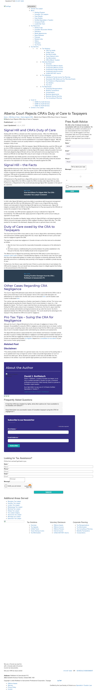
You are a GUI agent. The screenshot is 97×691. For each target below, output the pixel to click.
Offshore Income (59, 527)
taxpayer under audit (10, 255)
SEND (72, 191)
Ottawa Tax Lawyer (13, 511)
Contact (10, 689)
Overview (49, 64)
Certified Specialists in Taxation (44, 20)
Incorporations (50, 92)
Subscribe (71, 180)
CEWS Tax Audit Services (42, 102)
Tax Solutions (46, 48)
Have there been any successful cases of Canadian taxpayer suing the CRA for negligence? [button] (31, 411)
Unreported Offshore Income (54, 68)
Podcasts (37, 37)
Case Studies (39, 18)
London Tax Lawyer (14, 505)
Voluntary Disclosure (48, 62)
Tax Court (49, 85)
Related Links (39, 39)
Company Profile (40, 22)
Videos (37, 41)
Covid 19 (33, 100)
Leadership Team (40, 24)
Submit (49, 492)
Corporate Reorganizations (54, 88)
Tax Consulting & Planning (54, 98)
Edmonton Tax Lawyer (14, 518)
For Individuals (46, 75)
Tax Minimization (51, 58)
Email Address (13, 437)
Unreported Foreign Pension (54, 69)
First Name (12, 429)
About (32, 10)
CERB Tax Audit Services (42, 104)
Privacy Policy (12, 687)
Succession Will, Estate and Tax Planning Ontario (60, 79)
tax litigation (28, 338)
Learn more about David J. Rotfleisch (36, 392)
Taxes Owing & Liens (52, 56)
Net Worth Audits (51, 54)
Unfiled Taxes (50, 52)
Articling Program (40, 12)
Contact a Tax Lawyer (37, 107)
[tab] (33, 404)
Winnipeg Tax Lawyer (14, 516)
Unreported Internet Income (54, 71)
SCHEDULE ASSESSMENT (85, 671)
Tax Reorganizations (83, 525)
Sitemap (10, 685)
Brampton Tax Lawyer (14, 501)
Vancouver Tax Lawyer (14, 515)
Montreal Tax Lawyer (14, 509)
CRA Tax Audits (50, 50)
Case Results (39, 16)
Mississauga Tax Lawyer (15, 507)
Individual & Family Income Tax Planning (58, 77)
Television (38, 43)
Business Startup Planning (54, 96)
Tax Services (34, 47)
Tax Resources (35, 26)
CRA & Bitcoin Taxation (53, 60)
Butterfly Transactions (52, 90)
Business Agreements (52, 94)
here (44, 296)
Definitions (38, 31)
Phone (67, 159)
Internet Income (58, 531)
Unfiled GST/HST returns (53, 73)
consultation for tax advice (48, 338)
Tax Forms (38, 45)
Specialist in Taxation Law (84, 685)
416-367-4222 (19, 1)
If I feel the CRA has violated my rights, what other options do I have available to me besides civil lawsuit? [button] (32, 405)
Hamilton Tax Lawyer (14, 503)
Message (68, 169)
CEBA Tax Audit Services (42, 106)
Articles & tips (39, 28)
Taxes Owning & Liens (37, 531)
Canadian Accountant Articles (43, 29)
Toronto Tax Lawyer (37, 9)
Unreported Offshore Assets (54, 66)
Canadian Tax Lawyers (41, 14)
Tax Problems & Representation (55, 81)
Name (67, 143)
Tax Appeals (34, 527)
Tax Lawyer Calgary (14, 513)
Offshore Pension (59, 529)
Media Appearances (41, 33)
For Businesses (46, 87)
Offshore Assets (58, 525)
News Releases (39, 35)
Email (67, 151)
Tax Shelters (49, 83)
